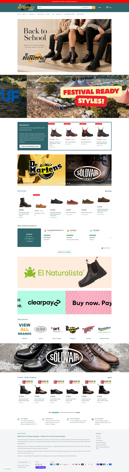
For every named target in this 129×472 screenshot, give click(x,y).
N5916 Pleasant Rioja (71, 212)
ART (35, 215)
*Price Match (99, 441)
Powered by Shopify (21, 467)
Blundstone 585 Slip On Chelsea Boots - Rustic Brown (54, 143)
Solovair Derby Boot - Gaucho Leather (86, 400)
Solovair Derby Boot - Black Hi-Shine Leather (102, 400)
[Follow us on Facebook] (36, 465)
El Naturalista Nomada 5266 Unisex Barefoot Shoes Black (55, 214)
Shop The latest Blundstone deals (30, 146)
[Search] (93, 7)
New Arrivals (41, 14)
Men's (24, 14)
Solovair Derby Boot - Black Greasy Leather (24, 400)
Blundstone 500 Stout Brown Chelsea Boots (102, 142)
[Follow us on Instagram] (41, 465)
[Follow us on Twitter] (39, 465)
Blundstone (52, 147)
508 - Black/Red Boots (86, 142)
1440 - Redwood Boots (70, 142)
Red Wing (21, 217)
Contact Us (98, 439)
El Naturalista (53, 217)
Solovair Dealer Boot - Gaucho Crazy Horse (39, 400)
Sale (53, 14)
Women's (31, 14)
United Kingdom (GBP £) (23, 462)
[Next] (111, 136)
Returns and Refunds (101, 443)
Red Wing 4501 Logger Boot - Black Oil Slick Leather (24, 214)
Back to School (80, 14)
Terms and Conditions (101, 445)
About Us (98, 437)
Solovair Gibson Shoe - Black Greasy (71, 400)
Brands (48, 14)
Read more (69, 243)
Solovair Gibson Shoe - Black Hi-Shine (55, 400)
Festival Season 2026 (70, 14)
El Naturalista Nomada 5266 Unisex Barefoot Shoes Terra (102, 211)
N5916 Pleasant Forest (86, 212)
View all (110, 378)
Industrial (58, 14)
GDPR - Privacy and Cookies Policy (102, 448)
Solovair (21, 403)
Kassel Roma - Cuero (39, 213)
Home (18, 14)
